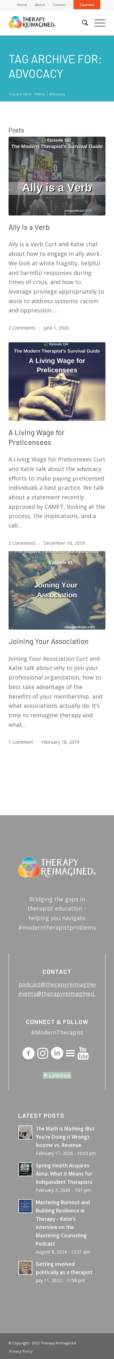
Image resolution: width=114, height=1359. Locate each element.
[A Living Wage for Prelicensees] (57, 381)
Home (22, 4)
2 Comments (22, 327)
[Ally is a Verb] (57, 176)
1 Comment (21, 742)
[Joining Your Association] (57, 590)
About (40, 4)
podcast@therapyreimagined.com (64, 984)
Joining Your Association (49, 641)
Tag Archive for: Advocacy (55, 66)
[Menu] (96, 22)
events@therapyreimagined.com (62, 993)
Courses (87, 4)
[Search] (82, 22)
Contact (59, 4)
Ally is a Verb (29, 226)
